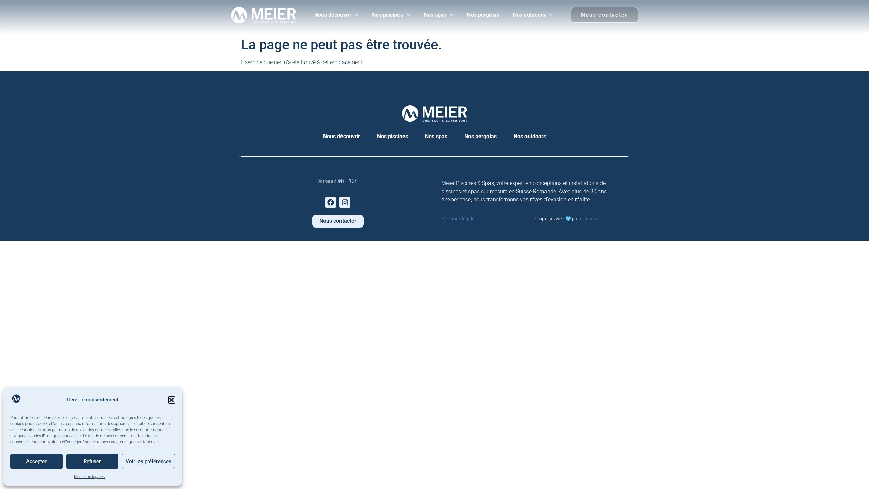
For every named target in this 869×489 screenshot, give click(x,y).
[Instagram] (344, 202)
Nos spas (435, 15)
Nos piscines (387, 15)
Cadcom (589, 218)
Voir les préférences (148, 461)
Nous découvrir (332, 15)
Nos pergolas (483, 15)
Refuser (92, 461)
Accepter (36, 461)
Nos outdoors (529, 15)
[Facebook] (330, 202)
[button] (171, 400)
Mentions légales (89, 476)
